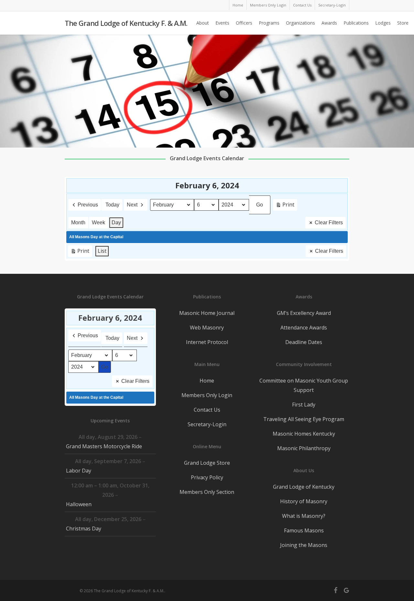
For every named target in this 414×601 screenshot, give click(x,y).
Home (207, 380)
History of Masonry (303, 501)
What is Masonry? (303, 515)
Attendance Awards (303, 327)
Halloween (79, 504)
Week (98, 222)
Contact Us (207, 409)
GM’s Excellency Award (304, 313)
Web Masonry (207, 327)
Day (116, 222)
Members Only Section (207, 491)
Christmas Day (83, 528)
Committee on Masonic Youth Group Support (303, 385)
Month (78, 222)
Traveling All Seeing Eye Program (303, 419)
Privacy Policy (207, 477)
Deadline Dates (303, 342)
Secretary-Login (207, 424)
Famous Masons (304, 530)
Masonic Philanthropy (304, 448)
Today (112, 204)
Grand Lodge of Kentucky (303, 486)
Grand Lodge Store (207, 462)
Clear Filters (329, 222)
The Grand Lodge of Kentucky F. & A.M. (126, 23)
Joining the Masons (303, 545)
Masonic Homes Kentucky (304, 433)
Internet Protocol (207, 342)
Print (285, 206)
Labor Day (78, 470)
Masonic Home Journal (206, 313)
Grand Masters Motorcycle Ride (104, 446)
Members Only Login (206, 395)
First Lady (303, 404)
